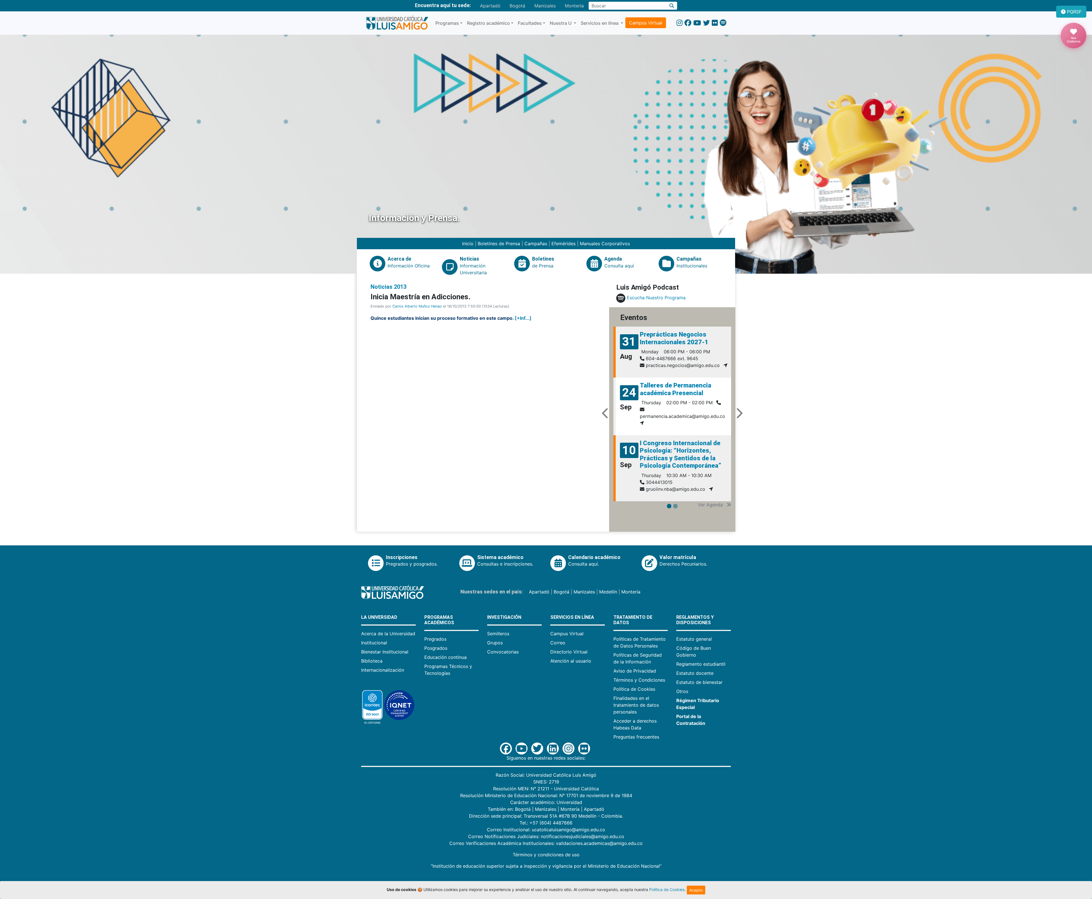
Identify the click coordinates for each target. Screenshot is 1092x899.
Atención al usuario (570, 661)
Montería (574, 6)
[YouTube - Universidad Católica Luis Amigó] (697, 23)
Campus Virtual (645, 23)
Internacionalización (382, 670)
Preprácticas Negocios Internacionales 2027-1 (674, 338)
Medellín (608, 592)
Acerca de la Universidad (388, 633)
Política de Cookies (634, 689)
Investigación (504, 617)
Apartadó (490, 6)
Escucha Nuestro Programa (656, 298)
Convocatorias (503, 652)
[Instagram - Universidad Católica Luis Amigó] (679, 23)
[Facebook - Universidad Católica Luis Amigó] (687, 23)
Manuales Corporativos (605, 243)
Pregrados (435, 639)
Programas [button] (447, 23)
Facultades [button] (530, 23)
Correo (557, 643)
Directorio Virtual (569, 652)
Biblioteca (371, 661)
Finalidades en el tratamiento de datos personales (636, 705)
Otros (682, 691)
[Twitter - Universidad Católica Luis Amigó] (706, 23)
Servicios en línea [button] (600, 23)
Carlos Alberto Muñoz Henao (417, 306)
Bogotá (517, 6)
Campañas (535, 243)
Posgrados (435, 648)
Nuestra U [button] (561, 23)
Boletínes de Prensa (499, 243)
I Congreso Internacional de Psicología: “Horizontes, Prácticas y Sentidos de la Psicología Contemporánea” (680, 454)
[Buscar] (671, 6)
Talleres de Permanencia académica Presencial (675, 389)
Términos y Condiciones (639, 680)
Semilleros (498, 633)
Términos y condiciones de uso (546, 854)
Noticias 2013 (388, 286)
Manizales (545, 6)
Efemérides (563, 243)
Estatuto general (694, 639)
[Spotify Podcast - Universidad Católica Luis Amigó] (723, 23)
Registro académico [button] (488, 23)
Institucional (374, 643)
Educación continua (445, 657)
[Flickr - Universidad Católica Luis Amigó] (715, 23)
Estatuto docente (694, 673)
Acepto (696, 890)
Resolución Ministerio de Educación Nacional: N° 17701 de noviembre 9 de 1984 (546, 795)
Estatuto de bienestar (699, 682)
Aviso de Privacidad (634, 671)
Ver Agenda (711, 505)
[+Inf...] (523, 318)
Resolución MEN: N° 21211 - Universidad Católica (546, 788)
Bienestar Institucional (384, 652)
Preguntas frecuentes (636, 737)
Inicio (468, 243)
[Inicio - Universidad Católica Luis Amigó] (397, 23)
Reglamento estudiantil (700, 664)
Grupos (495, 643)
